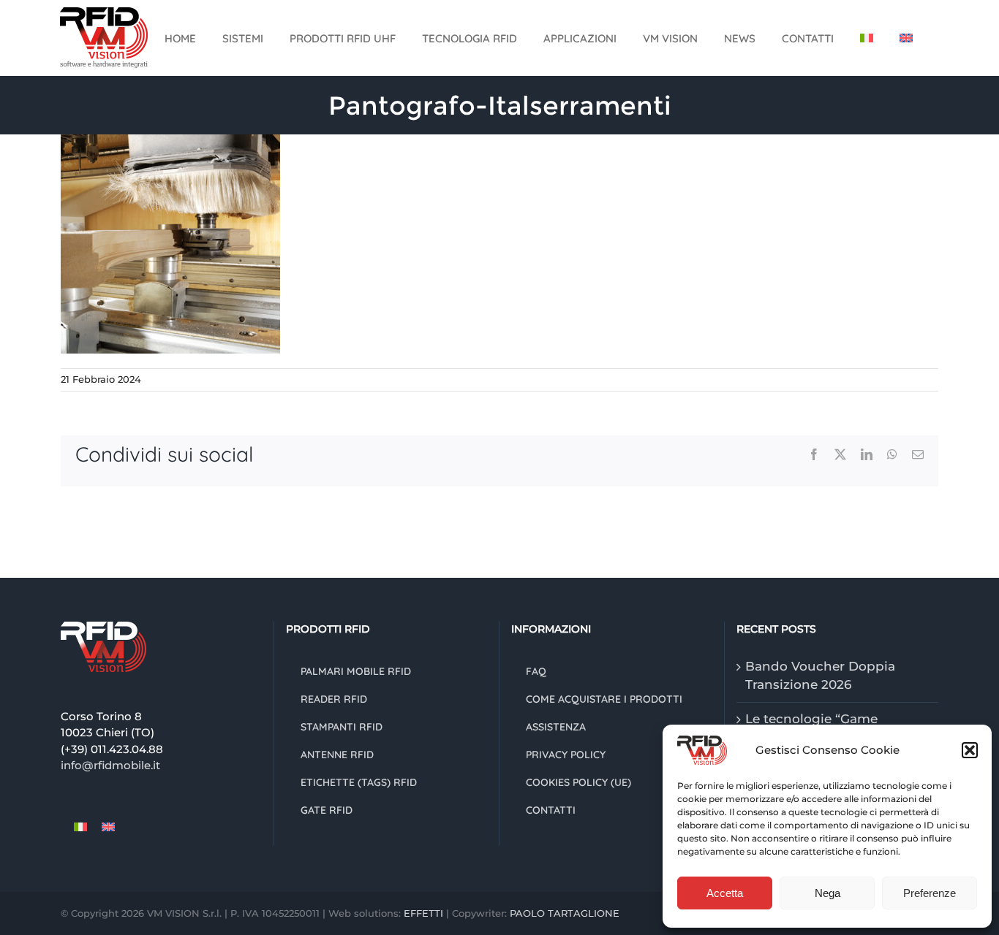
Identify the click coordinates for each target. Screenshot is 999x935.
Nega (827, 893)
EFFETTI (425, 913)
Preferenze (929, 893)
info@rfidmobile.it (110, 765)
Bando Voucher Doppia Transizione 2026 (820, 675)
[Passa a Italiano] (80, 827)
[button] (969, 750)
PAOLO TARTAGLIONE (564, 913)
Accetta (724, 893)
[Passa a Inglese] (906, 38)
